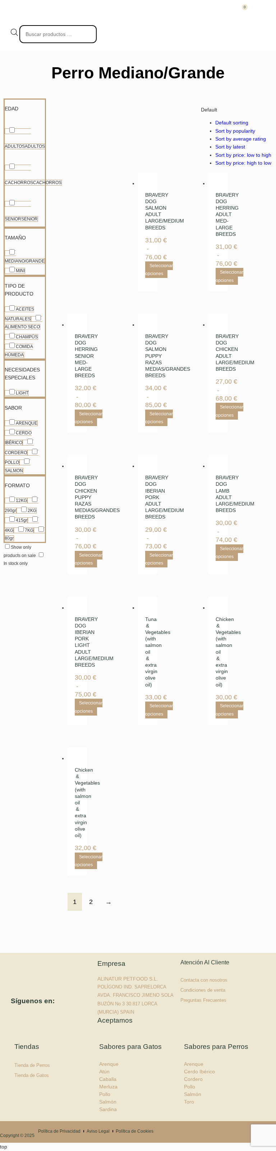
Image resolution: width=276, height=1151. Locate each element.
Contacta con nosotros (203, 980)
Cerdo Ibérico (199, 1071)
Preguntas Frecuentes (203, 1000)
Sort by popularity (235, 131)
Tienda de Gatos (31, 1075)
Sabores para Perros (216, 1046)
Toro (189, 1102)
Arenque (109, 1064)
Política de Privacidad (59, 1131)
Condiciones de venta (202, 990)
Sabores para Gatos (130, 1046)
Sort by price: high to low (243, 163)
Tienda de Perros (32, 1065)
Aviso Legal (98, 1131)
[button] (258, 12)
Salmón (107, 1102)
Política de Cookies (134, 1131)
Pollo (104, 1094)
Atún (104, 1071)
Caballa (107, 1079)
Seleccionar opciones (159, 269)
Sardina (108, 1109)
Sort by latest (230, 147)
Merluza (108, 1087)
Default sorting (231, 122)
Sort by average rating (240, 139)
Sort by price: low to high (243, 155)
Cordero (193, 1079)
